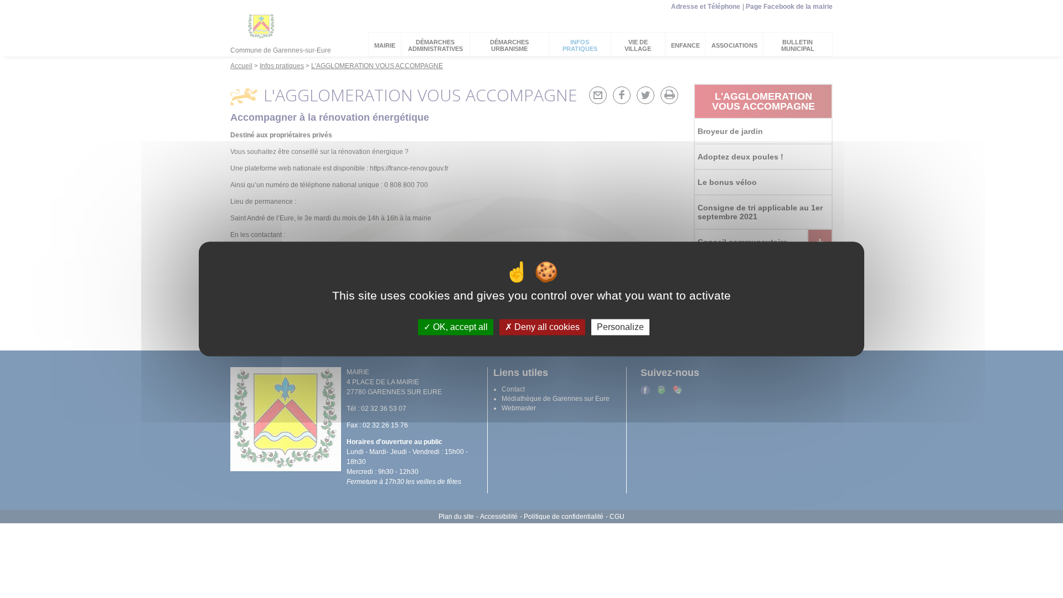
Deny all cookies (546, 327)
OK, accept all (459, 327)
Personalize (620, 327)
